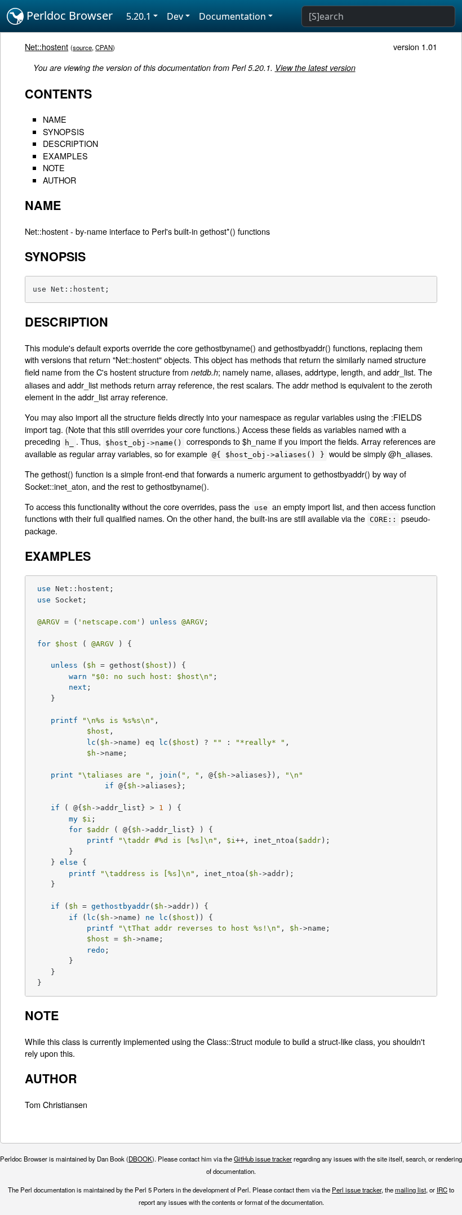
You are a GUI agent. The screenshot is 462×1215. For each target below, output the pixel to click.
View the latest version (315, 67)
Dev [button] (175, 16)
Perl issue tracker (356, 1189)
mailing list (410, 1189)
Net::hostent (46, 46)
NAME (54, 119)
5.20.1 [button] (138, 16)
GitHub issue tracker (263, 1158)
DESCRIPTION (70, 143)
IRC (442, 1189)
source (82, 47)
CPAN (104, 47)
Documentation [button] (232, 16)
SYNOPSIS (64, 131)
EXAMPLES (65, 156)
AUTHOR (59, 180)
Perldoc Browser (68, 15)
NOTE (54, 167)
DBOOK (140, 1158)
